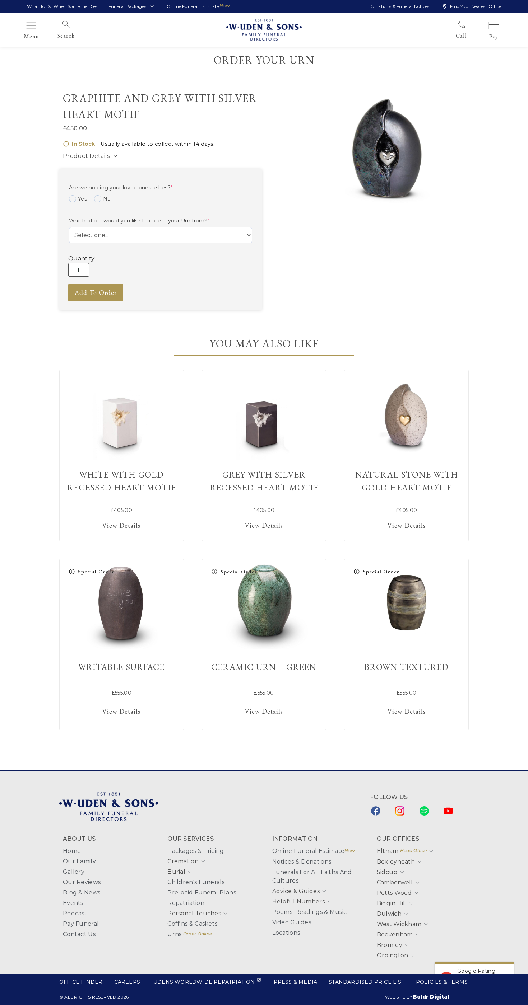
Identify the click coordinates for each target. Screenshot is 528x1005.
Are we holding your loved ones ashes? (120, 187)
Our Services (190, 838)
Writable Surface (121, 666)
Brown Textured (406, 666)
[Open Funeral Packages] (152, 6)
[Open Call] (471, 36)
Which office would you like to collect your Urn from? (139, 220)
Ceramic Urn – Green (263, 666)
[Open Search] (79, 36)
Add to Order (96, 292)
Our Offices (398, 838)
